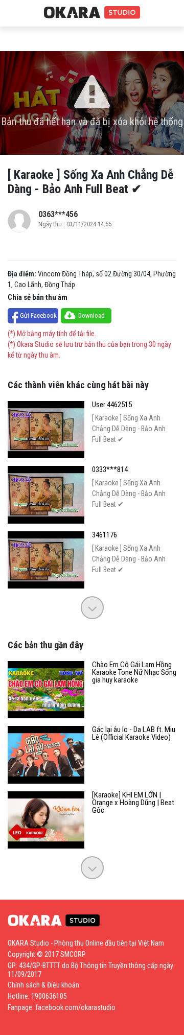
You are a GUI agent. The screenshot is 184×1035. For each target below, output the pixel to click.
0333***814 (110, 470)
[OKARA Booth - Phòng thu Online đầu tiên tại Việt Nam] (92, 13)
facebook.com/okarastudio (75, 1007)
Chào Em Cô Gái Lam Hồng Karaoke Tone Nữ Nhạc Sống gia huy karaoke (134, 672)
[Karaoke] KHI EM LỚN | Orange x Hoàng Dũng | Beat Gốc (133, 802)
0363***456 (58, 214)
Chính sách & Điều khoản (43, 985)
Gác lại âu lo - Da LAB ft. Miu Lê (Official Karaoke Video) (133, 733)
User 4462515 (112, 405)
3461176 (104, 535)
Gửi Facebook (38, 315)
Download (91, 315)
